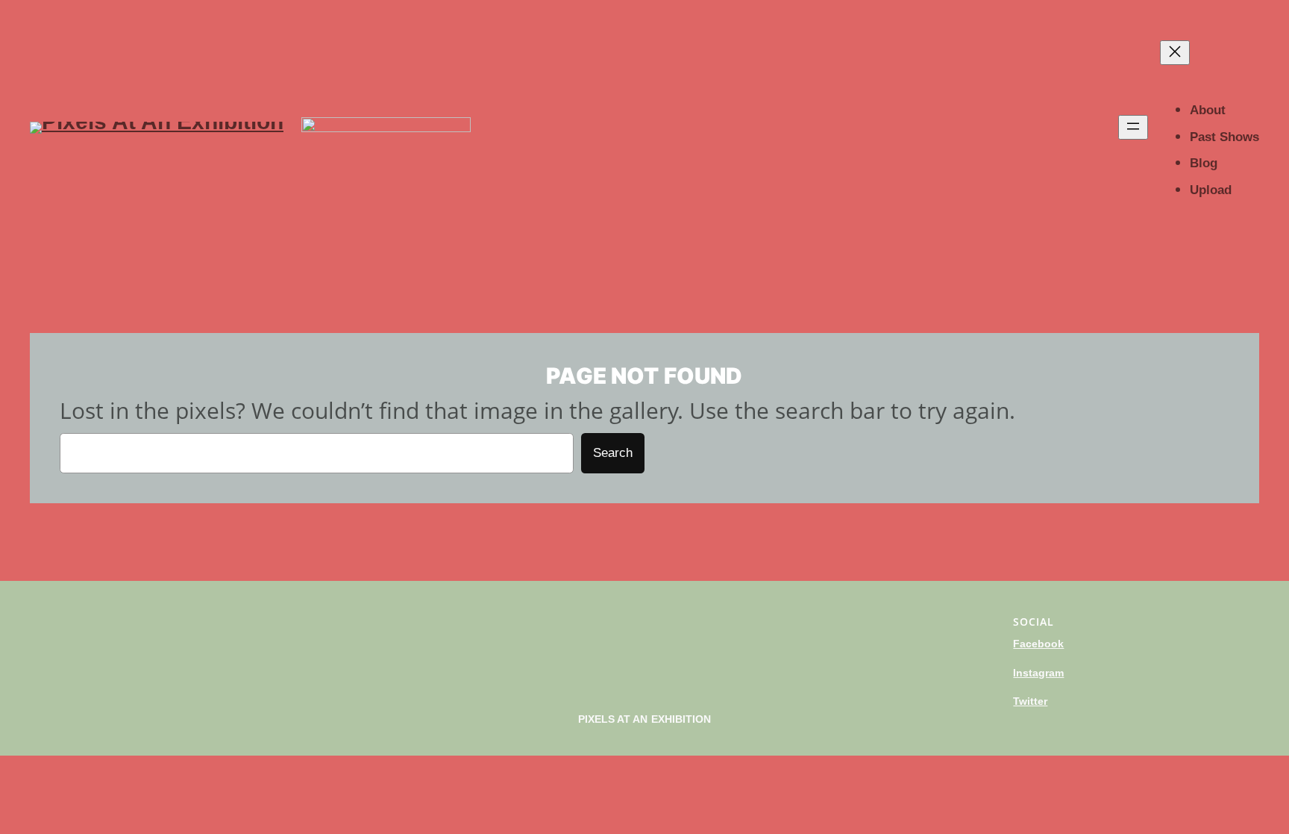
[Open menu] (1133, 127)
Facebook (1038, 644)
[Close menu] (1175, 52)
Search (613, 453)
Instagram (1038, 673)
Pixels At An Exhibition (645, 719)
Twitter (1030, 701)
